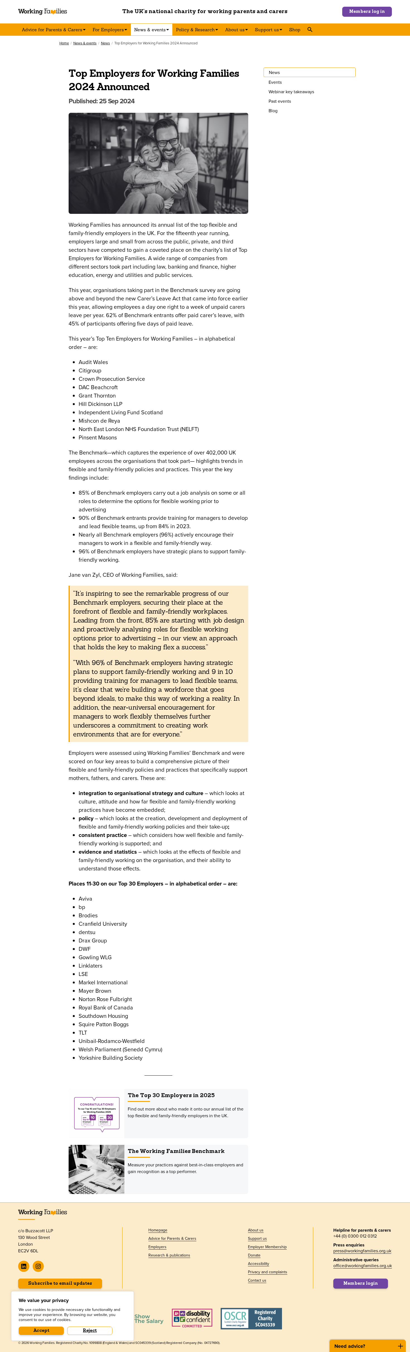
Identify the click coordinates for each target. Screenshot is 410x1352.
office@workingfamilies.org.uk (362, 1265)
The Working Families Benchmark (176, 1151)
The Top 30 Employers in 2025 (171, 1096)
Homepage (157, 1230)
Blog (273, 110)
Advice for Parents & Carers (172, 1238)
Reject (90, 1331)
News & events (85, 43)
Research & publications (169, 1255)
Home (64, 43)
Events (275, 82)
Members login (360, 1283)
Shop (294, 29)
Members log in (367, 11)
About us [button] (235, 29)
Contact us (257, 1280)
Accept (41, 1331)
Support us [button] (267, 29)
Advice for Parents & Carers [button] (52, 29)
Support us (257, 1238)
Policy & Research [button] (195, 29)
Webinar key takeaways (291, 91)
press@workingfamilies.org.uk (362, 1251)
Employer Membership (267, 1247)
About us (256, 1230)
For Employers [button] (108, 29)
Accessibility (258, 1263)
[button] (310, 29)
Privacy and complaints (267, 1272)
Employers (157, 1247)
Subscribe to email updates (60, 1283)
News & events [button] (150, 29)
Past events (280, 101)
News (105, 43)
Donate (254, 1255)
